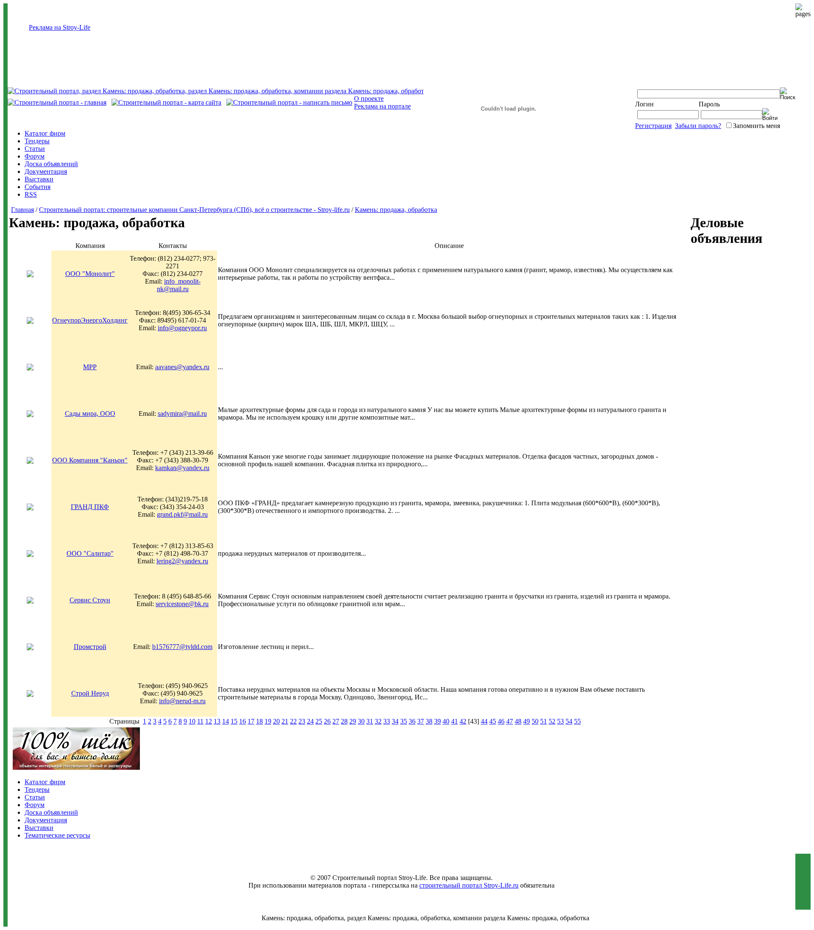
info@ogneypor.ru (182, 327)
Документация (46, 171)
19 (268, 721)
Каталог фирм (45, 133)
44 (484, 721)
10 (192, 721)
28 (344, 721)
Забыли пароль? (698, 125)
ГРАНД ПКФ (90, 506)
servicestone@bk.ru (182, 603)
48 (518, 721)
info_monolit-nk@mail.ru (179, 285)
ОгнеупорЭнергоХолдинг (90, 320)
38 (429, 721)
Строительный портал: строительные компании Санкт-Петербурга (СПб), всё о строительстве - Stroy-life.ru (194, 209)
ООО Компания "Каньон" (90, 460)
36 (412, 721)
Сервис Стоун (90, 600)
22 (293, 721)
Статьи (35, 148)
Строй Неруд (90, 693)
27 (335, 721)
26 (327, 721)
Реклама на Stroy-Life (59, 27)
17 (251, 721)
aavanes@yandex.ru (182, 366)
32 (378, 721)
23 (301, 721)
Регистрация (653, 125)
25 (318, 721)
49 (526, 721)
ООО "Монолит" (90, 273)
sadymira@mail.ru (182, 413)
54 (569, 721)
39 (437, 721)
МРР (90, 366)
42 (463, 721)
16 (242, 721)
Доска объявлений (51, 163)
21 (285, 721)
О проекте (369, 98)
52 (552, 721)
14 (225, 721)
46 (501, 721)
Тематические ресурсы (57, 835)
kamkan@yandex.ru (182, 467)
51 (543, 721)
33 (386, 721)
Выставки (39, 179)
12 (208, 721)
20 (276, 721)
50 (535, 721)
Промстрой (90, 646)
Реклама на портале (382, 106)
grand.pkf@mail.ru (182, 514)
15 (234, 721)
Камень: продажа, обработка (396, 209)
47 (509, 721)
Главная (22, 209)
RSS (31, 194)
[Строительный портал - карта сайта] (166, 102)
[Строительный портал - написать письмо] (289, 102)
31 (369, 721)
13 (217, 721)
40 (446, 721)
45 (492, 721)
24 (310, 721)
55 (577, 721)
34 (395, 721)
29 (352, 721)
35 (403, 721)
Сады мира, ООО (90, 413)
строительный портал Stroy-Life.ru (469, 885)
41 (454, 721)
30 (361, 721)
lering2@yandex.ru (182, 561)
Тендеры (37, 141)
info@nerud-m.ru (182, 700)
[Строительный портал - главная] (57, 102)
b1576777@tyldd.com (182, 646)
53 (560, 721)
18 (259, 721)
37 (420, 721)
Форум (35, 156)
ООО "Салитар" (90, 553)
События (37, 186)
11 (200, 721)
